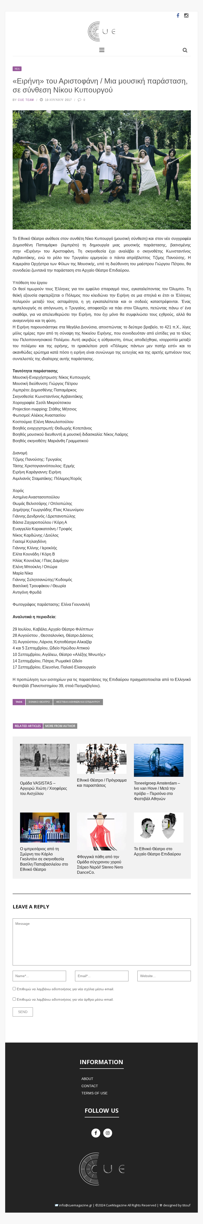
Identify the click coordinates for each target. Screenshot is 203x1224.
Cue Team (26, 100)
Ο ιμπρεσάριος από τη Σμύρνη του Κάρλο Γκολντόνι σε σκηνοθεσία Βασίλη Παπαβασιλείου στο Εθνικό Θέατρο (44, 859)
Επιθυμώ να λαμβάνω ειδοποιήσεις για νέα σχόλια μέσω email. (65, 989)
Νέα (17, 68)
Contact (89, 1086)
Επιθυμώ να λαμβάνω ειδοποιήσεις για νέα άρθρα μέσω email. (65, 999)
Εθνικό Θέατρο (39, 701)
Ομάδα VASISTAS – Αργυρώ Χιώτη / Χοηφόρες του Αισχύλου (43, 788)
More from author (60, 726)
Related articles (28, 726)
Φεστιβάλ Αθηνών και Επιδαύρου (78, 701)
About (87, 1079)
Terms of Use (94, 1093)
